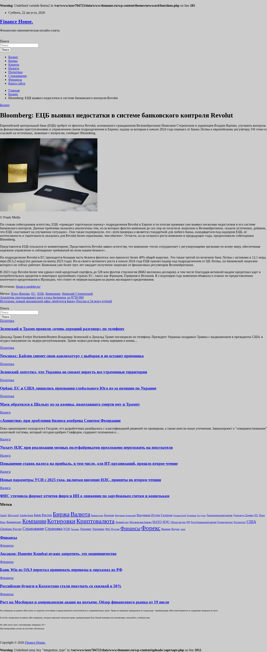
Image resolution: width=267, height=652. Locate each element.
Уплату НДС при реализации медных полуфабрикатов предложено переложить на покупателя (86, 447)
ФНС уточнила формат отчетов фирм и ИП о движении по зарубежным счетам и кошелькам (84, 496)
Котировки (61, 521)
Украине (85, 529)
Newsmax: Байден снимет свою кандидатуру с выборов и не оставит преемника (72, 356)
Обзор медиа (178, 522)
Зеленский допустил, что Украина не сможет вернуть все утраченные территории (73, 372)
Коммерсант (13, 522)
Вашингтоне (97, 515)
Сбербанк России (11, 529)
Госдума (201, 515)
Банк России (43, 515)
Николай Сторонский (77, 293)
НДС (166, 522)
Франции (165, 529)
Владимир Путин (148, 515)
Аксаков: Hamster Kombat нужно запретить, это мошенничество (58, 553)
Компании (52, 293)
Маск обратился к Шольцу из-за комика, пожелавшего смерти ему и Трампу (70, 404)
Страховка (53, 528)
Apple (3, 515)
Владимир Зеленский (125, 515)
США (251, 522)
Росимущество (225, 522)
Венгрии (109, 515)
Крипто (13, 64)
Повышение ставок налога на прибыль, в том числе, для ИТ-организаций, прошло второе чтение (89, 463)
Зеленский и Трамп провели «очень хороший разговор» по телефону (62, 329)
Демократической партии (219, 515)
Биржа (13, 61)
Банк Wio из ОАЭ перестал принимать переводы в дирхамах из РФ (61, 570)
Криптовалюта (95, 521)
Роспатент (240, 522)
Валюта (80, 514)
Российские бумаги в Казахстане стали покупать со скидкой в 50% (60, 586)
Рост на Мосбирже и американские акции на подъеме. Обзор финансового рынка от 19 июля (84, 602)
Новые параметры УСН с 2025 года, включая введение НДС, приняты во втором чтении (80, 480)
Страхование (17, 76)
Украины (98, 529)
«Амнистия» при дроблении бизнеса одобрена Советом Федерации (60, 420)
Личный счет (122, 522)
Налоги (13, 68)
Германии (191, 515)
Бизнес (13, 57)
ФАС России (112, 529)
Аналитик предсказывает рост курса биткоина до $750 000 (42, 297)
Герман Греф (179, 515)
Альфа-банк (26, 515)
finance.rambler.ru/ (28, 286)
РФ (188, 522)
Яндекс (175, 529)
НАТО (157, 522)
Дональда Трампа (243, 515)
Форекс (150, 528)
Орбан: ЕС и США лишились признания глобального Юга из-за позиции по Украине (78, 388)
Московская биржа (141, 522)
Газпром (167, 515)
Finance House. (16, 21)
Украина (75, 529)
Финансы (15, 79)
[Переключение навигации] (1, 38)
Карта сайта (16, 83)
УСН (66, 529)
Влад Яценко (20, 293)
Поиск (4, 41)
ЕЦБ (40, 293)
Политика (15, 72)
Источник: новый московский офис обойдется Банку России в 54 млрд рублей (56, 301)
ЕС (33, 293)
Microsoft (13, 515)
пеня (183, 529)
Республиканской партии (204, 522)
